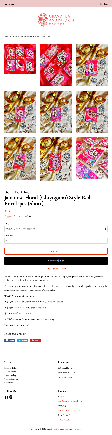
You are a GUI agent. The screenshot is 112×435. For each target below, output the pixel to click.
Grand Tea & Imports (55, 429)
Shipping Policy (10, 368)
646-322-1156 (64, 410)
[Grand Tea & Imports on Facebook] (6, 397)
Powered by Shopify (73, 429)
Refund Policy (10, 371)
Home (6, 36)
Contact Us (8, 382)
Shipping (8, 216)
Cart (106, 4)
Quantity (8, 235)
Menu (11, 4)
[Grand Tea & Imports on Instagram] (10, 397)
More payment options (56, 268)
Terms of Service (11, 379)
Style (6, 223)
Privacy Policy (10, 375)
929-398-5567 (64, 420)
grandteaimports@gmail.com (70, 401)
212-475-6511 (78, 410)
